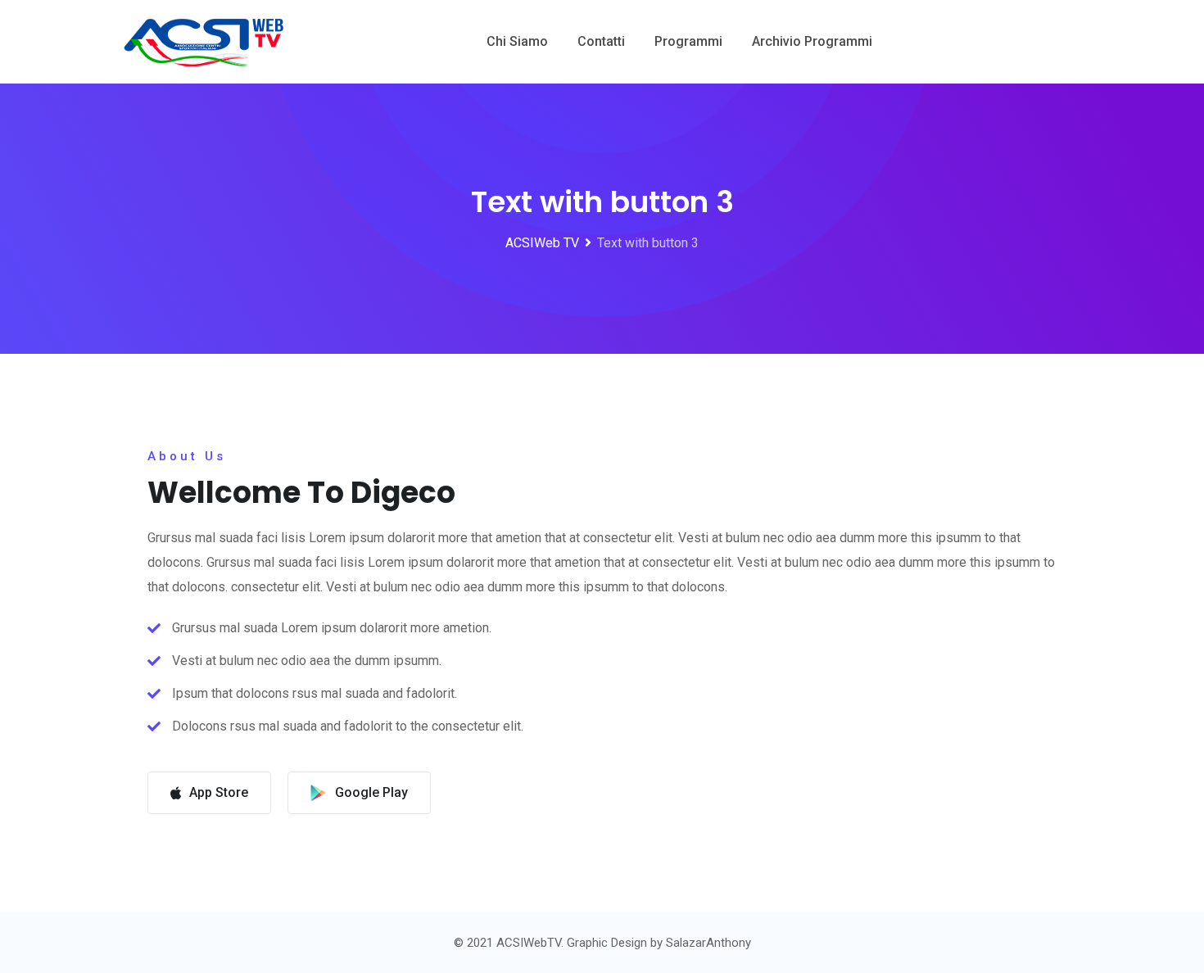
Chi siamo (517, 41)
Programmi (688, 41)
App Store (218, 792)
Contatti (601, 41)
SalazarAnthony (708, 942)
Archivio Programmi (812, 41)
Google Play (371, 792)
